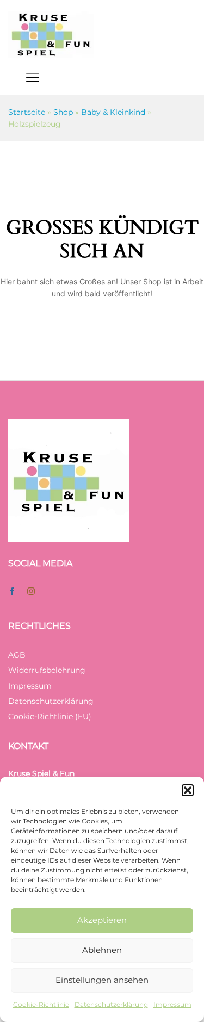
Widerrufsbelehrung (46, 670)
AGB (17, 655)
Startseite (26, 112)
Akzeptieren (102, 920)
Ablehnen (102, 950)
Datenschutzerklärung (111, 1004)
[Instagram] (31, 592)
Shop (63, 112)
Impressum (172, 1004)
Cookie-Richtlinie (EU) (49, 716)
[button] (187, 790)
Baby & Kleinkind (113, 112)
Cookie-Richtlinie (41, 1004)
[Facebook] (12, 592)
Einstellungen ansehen (102, 980)
